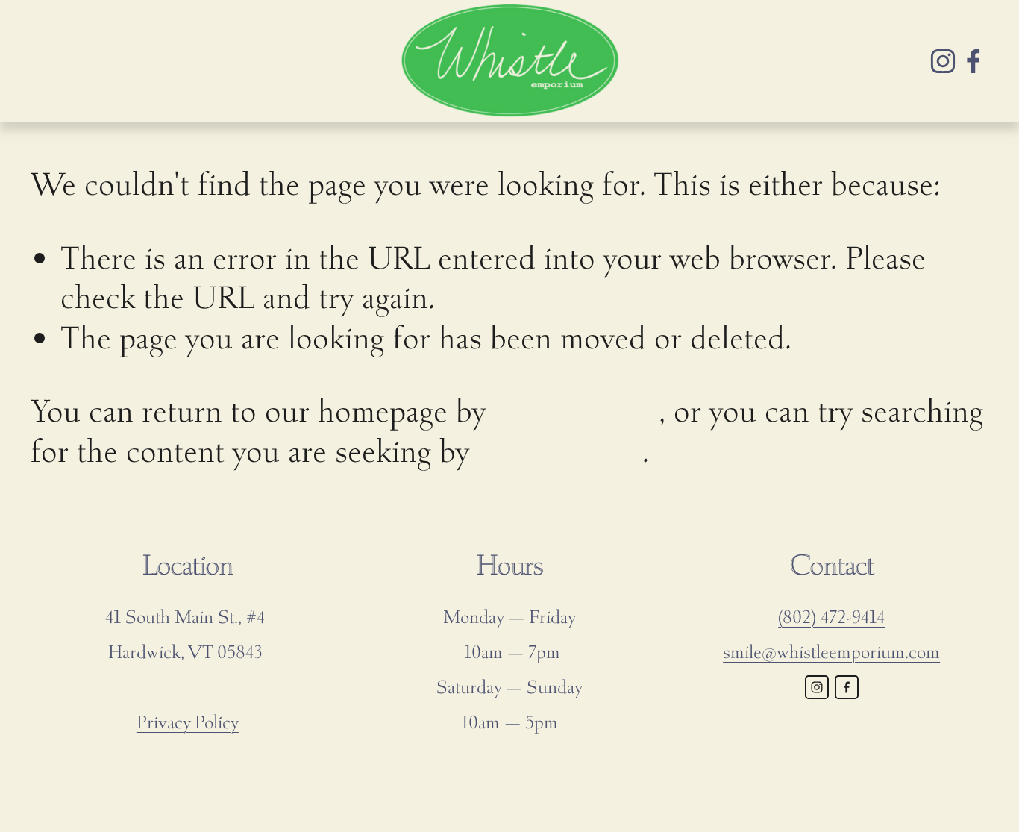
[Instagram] (943, 61)
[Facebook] (973, 61)
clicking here (576, 410)
